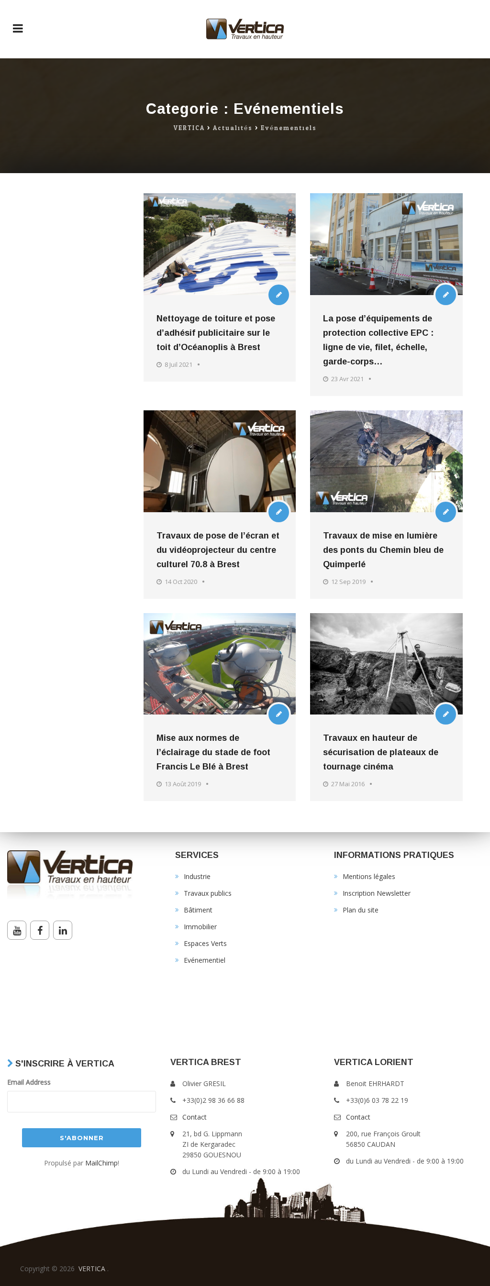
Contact (194, 1116)
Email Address (29, 1082)
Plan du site (361, 909)
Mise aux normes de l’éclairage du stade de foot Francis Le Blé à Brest (213, 752)
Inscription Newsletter (377, 893)
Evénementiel (204, 960)
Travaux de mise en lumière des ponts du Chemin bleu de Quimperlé (383, 550)
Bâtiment (198, 909)
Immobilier (200, 926)
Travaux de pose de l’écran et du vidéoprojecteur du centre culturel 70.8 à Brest (217, 550)
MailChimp (101, 1162)
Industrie (197, 876)
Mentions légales (369, 876)
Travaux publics (208, 893)
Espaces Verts (205, 943)
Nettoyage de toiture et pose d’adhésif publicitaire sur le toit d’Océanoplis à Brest (215, 333)
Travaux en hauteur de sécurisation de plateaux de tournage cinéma (380, 752)
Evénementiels (289, 128)
